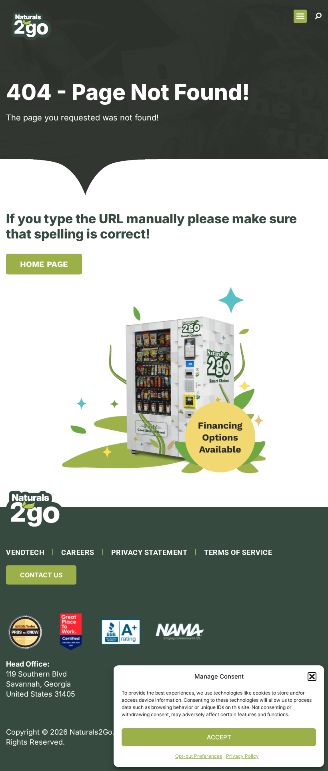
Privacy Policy (242, 756)
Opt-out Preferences (198, 756)
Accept (219, 737)
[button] (312, 677)
